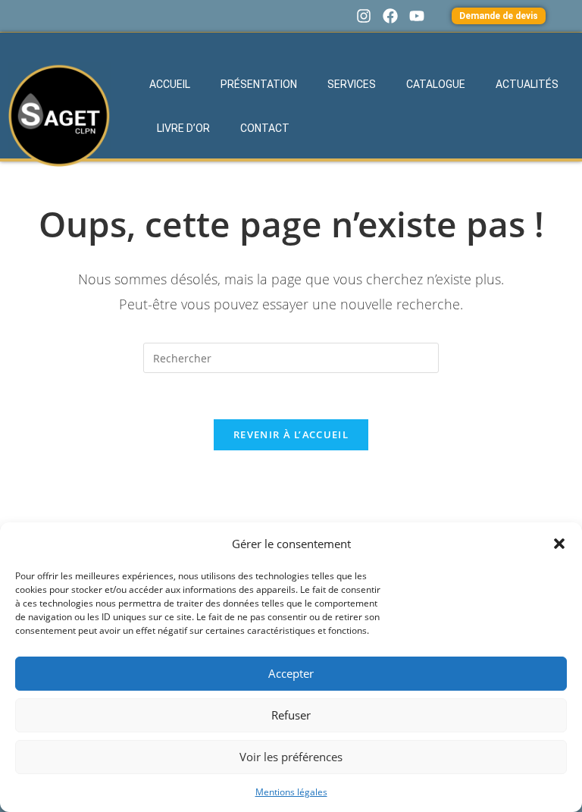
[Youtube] (416, 16)
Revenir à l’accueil (291, 434)
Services (351, 84)
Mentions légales (291, 791)
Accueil (169, 84)
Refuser (291, 715)
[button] (559, 543)
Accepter (291, 673)
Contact (264, 128)
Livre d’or (183, 128)
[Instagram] (363, 16)
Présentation (259, 84)
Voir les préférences (291, 756)
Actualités (527, 84)
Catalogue (435, 84)
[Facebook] (390, 16)
